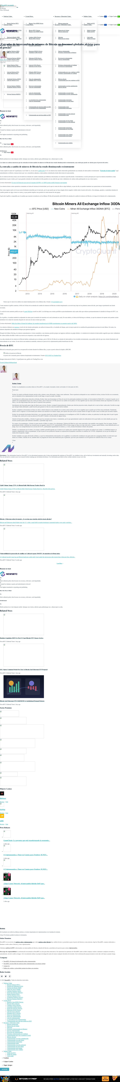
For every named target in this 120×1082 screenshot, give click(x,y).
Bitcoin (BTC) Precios (34, 38)
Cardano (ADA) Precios (14, 1005)
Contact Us (7, 966)
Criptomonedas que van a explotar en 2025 (19, 1035)
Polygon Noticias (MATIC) (14, 999)
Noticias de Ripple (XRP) (14, 988)
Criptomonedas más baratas (65, 136)
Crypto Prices (29, 16)
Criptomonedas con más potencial (66, 122)
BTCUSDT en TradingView (53, 355)
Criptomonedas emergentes (14, 1041)
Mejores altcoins (11, 1037)
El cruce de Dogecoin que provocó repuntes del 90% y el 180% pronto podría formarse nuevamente (39, 182)
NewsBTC (8, 980)
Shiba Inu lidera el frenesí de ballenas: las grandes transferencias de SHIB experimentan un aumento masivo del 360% (44, 323)
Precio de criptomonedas (14, 1016)
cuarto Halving (28, 311)
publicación (41, 170)
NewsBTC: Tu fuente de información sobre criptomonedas (19, 961)
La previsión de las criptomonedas (16, 1019)
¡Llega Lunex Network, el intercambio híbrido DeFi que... (24, 884)
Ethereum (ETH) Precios (14, 1010)
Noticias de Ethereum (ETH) (15, 986)
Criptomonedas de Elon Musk (65, 129)
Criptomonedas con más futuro (15, 1040)
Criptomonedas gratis (63, 115)
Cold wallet (10, 1056)
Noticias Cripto (8, 16)
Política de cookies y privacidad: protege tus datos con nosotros (21, 968)
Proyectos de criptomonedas (15, 1032)
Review (2, 802)
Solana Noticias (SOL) (13, 994)
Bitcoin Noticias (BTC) (13, 984)
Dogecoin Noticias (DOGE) (15, 992)
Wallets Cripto (87, 16)
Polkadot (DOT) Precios (14, 1013)
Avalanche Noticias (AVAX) (15, 997)
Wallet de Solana (91, 38)
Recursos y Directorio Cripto (63, 16)
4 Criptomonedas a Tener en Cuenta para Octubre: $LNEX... (26, 855)
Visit (6, 802)
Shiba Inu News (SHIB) (13, 52)
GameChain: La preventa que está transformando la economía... (27, 840)
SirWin (2, 810)
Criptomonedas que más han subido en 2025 (40, 115)
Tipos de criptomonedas (13, 1015)
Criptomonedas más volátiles (65, 143)
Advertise (4, 1069)
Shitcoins (9, 1027)
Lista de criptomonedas (13, 1018)
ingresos (16, 327)
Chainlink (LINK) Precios (35, 52)
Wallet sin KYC (91, 31)
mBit (2, 821)
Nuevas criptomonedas (63, 59)
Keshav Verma (3, 59)
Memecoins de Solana (63, 38)
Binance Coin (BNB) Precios (36, 31)
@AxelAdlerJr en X (56, 302)
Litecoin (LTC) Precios (13, 1011)
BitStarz (3, 798)
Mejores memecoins (63, 31)
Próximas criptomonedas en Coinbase (17, 1034)
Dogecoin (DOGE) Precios (35, 59)
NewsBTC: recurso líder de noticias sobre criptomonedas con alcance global (24, 963)
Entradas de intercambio (107, 170)
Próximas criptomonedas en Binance (67, 52)
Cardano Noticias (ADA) (13, 59)
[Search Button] (17, 7)
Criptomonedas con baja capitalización (17, 1038)
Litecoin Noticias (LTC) (13, 996)
